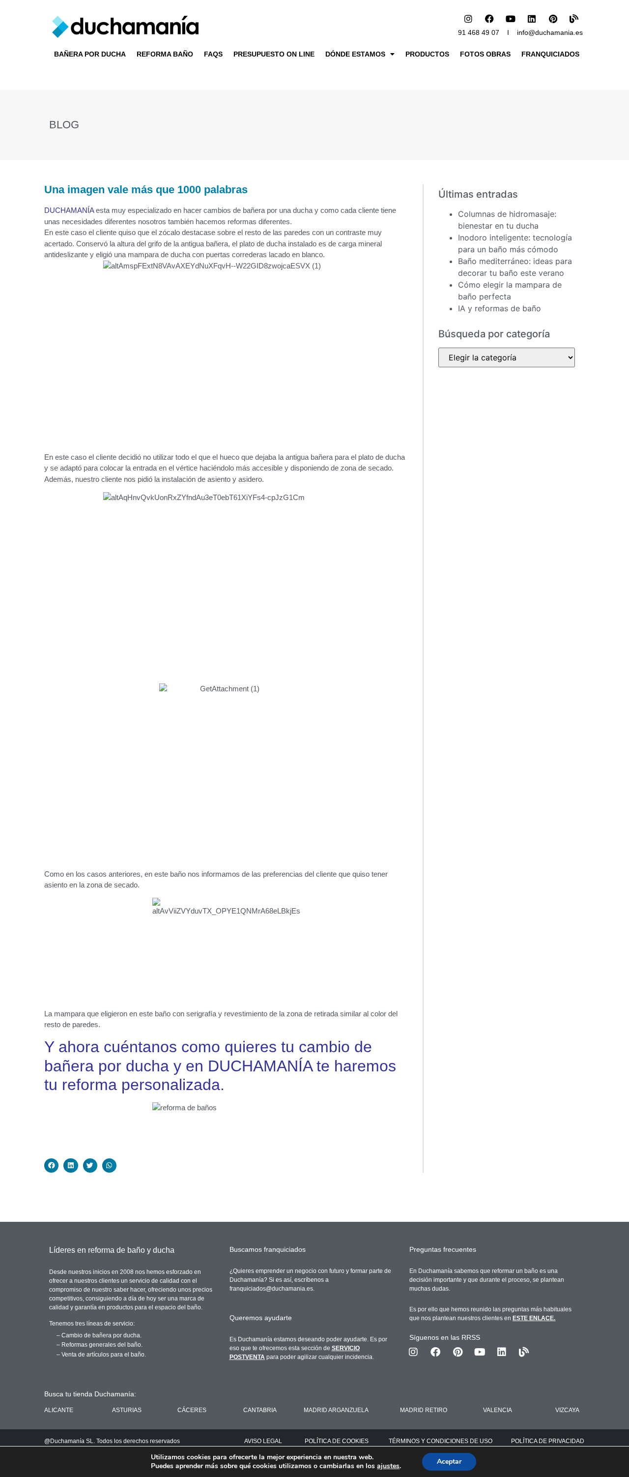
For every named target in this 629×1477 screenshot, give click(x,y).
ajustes (388, 1466)
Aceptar (449, 1461)
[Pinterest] (553, 19)
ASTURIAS (127, 1410)
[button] (51, 1165)
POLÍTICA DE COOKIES (337, 1441)
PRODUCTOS (427, 54)
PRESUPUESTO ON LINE (273, 54)
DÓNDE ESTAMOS (355, 54)
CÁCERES (191, 1410)
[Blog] (574, 19)
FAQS (213, 54)
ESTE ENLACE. (534, 1318)
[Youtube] (510, 19)
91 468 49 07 (478, 32)
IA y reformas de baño (499, 308)
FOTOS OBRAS (485, 54)
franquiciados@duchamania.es (271, 1288)
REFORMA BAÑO (165, 54)
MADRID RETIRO (423, 1410)
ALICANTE (58, 1410)
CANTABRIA (260, 1410)
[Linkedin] (532, 19)
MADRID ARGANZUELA (336, 1410)
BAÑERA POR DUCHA (90, 54)
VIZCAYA (567, 1410)
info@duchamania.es (550, 32)
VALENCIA (497, 1410)
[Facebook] (489, 19)
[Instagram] (468, 19)
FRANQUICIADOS (550, 54)
